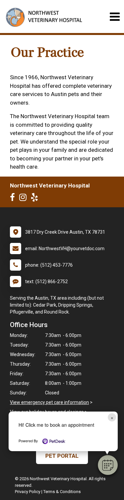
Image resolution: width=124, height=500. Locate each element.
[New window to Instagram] (24, 198)
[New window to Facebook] (14, 198)
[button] (108, 465)
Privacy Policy (27, 491)
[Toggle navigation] (114, 16)
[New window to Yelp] (36, 198)
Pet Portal (62, 455)
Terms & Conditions (62, 491)
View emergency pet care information (49, 402)
